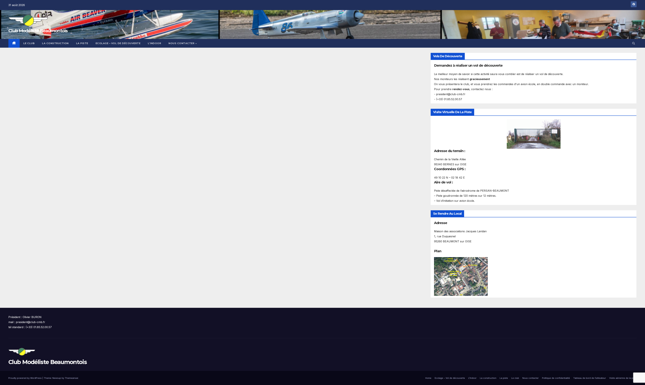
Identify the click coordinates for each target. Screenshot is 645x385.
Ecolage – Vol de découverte (118, 43)
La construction (55, 43)
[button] (633, 43)
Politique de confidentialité (556, 378)
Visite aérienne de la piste (623, 378)
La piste (82, 43)
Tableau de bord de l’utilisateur (589, 378)
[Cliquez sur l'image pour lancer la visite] (533, 134)
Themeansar (71, 378)
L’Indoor (154, 43)
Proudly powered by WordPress (25, 378)
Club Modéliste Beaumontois (38, 30)
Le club (29, 43)
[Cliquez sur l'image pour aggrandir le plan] (461, 276)
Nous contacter (181, 43)
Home (428, 378)
